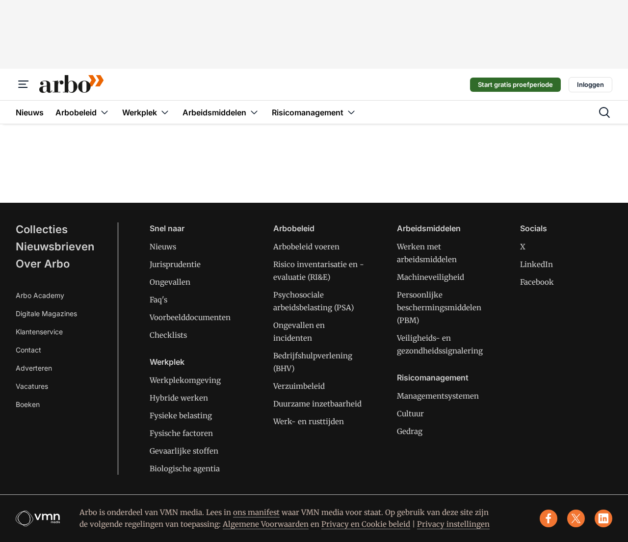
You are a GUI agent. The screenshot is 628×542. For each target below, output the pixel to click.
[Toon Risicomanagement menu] (351, 112)
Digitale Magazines (46, 313)
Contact (28, 350)
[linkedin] (603, 518)
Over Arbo (43, 263)
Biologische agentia (185, 468)
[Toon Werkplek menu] (165, 112)
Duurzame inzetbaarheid (317, 403)
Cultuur (410, 413)
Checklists (168, 335)
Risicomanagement (433, 377)
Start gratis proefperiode (515, 84)
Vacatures (32, 386)
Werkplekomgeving (185, 380)
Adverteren (34, 368)
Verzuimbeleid (299, 386)
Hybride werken (179, 398)
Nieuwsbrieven (55, 246)
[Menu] (23, 84)
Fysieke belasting (181, 415)
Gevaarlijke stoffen (184, 451)
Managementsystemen (438, 396)
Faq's (158, 299)
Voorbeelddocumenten (190, 317)
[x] (576, 518)
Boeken (28, 404)
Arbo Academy (40, 295)
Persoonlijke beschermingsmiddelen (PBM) (439, 307)
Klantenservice (39, 331)
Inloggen (590, 84)
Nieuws (163, 246)
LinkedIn (536, 264)
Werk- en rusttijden (308, 421)
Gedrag (409, 431)
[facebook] (548, 518)
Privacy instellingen (453, 524)
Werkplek (167, 362)
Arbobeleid (293, 228)
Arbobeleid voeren (306, 246)
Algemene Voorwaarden (266, 524)
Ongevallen (170, 282)
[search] (604, 112)
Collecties (42, 229)
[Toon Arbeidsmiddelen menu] (254, 112)
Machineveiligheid (430, 277)
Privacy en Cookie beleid (365, 524)
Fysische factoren (181, 433)
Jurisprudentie (175, 264)
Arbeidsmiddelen (429, 228)
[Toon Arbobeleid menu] (104, 112)
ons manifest (256, 512)
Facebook (537, 282)
